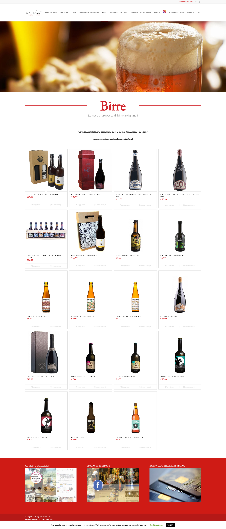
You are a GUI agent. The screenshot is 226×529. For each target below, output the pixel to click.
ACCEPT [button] (170, 525)
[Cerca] (199, 12)
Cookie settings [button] (156, 525)
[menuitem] (50, 12)
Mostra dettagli (56, 205)
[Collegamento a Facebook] (196, 2)
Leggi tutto (36, 205)
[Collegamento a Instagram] (199, 2)
